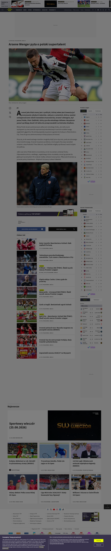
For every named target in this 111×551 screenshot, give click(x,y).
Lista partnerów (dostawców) (57, 543)
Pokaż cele (98, 545)
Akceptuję (98, 540)
